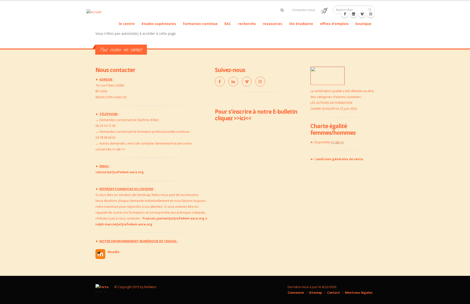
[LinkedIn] (233, 81)
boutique (363, 23)
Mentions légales (359, 293)
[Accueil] (101, 11)
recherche (247, 23)
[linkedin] (353, 14)
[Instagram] (260, 81)
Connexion (296, 293)
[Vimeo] (247, 81)
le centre (127, 23)
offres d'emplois (334, 23)
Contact (333, 293)
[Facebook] (345, 14)
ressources (272, 23)
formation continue (200, 23)
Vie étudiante (301, 23)
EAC (227, 23)
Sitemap (315, 293)
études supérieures (158, 23)
